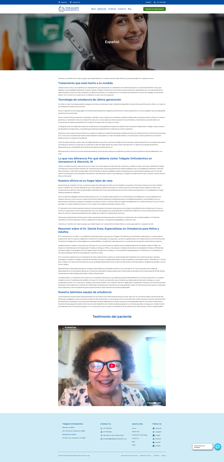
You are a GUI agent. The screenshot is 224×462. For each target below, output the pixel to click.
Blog (129, 9)
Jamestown (76, 2)
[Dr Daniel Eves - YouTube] (112, 365)
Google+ (158, 435)
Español (148, 2)
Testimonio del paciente (112, 316)
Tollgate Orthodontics (72, 424)
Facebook (158, 428)
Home (134, 428)
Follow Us (157, 424)
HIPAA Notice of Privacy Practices (129, 455)
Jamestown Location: (69, 434)
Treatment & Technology (139, 435)
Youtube (157, 442)
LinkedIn (158, 446)
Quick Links (137, 424)
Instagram (158, 432)
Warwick (64, 2)
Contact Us (122, 9)
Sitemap (164, 455)
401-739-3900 (161, 2)
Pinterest (158, 439)
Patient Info (101, 9)
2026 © (74, 455)
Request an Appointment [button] (154, 9)
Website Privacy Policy (145, 455)
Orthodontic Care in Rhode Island (113, 435)
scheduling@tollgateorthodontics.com (115, 439)
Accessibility (156, 455)
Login (88, 455)
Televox (84, 455)
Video (134, 445)
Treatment (112, 9)
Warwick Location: (68, 427)
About (93, 9)
